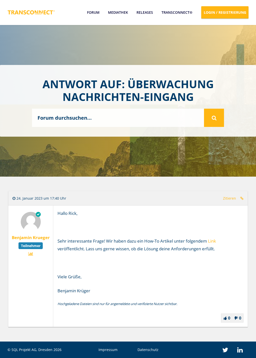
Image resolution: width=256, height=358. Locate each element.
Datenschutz (148, 349)
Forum (93, 12)
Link (212, 241)
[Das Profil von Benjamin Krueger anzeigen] (31, 230)
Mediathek (118, 12)
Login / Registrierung (225, 12)
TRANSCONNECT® (177, 12)
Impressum (108, 349)
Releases (144, 12)
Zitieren (229, 198)
